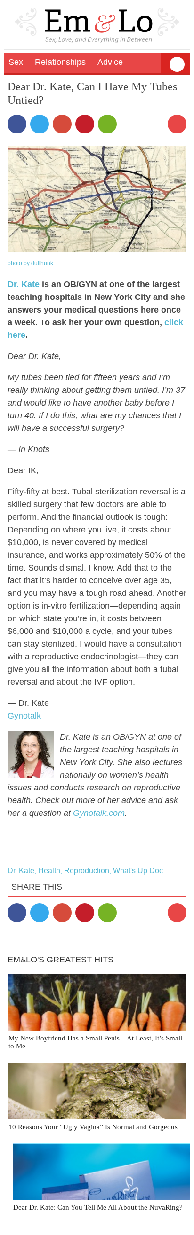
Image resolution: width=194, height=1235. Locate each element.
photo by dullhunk (30, 263)
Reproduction (86, 871)
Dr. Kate (24, 284)
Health (49, 871)
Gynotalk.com (99, 813)
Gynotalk (24, 715)
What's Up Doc (138, 871)
